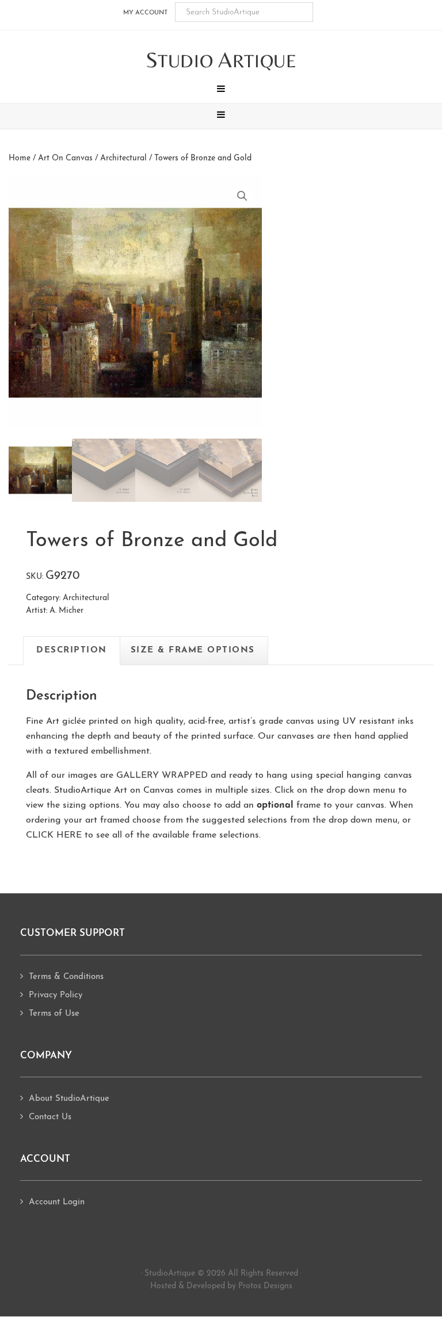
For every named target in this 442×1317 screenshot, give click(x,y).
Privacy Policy (55, 995)
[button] (221, 90)
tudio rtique (221, 60)
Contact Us (50, 1117)
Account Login (57, 1202)
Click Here (54, 835)
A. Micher (66, 610)
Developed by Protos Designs (239, 1286)
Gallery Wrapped (162, 775)
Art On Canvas (65, 158)
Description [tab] (71, 650)
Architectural (123, 158)
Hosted (163, 1286)
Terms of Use (54, 1013)
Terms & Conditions (66, 977)
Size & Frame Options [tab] (193, 650)
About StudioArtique (69, 1099)
